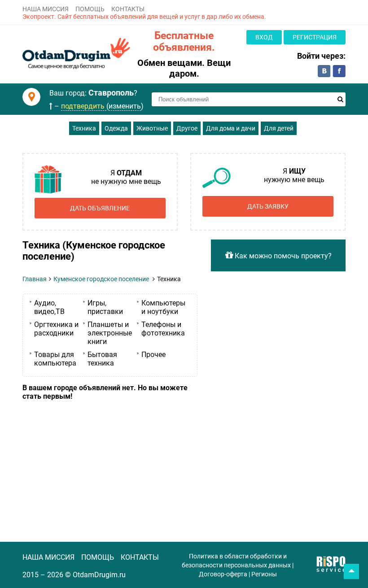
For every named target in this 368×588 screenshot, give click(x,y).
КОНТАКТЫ (128, 9)
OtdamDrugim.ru (99, 575)
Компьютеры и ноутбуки (163, 307)
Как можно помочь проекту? (282, 256)
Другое (186, 128)
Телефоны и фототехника (163, 328)
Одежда (116, 128)
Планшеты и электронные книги (110, 333)
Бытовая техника (102, 358)
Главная (34, 279)
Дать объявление (100, 208)
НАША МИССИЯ (45, 9)
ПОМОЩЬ (90, 9)
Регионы (264, 574)
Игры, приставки (105, 307)
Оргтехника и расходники (56, 328)
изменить (125, 106)
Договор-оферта (223, 574)
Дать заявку (268, 206)
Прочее (153, 354)
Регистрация (315, 37)
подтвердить (83, 106)
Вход (264, 37)
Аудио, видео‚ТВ (49, 307)
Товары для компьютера (55, 358)
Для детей (279, 128)
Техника (84, 128)
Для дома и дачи (230, 128)
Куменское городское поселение (101, 279)
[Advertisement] (109, 468)
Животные (152, 128)
